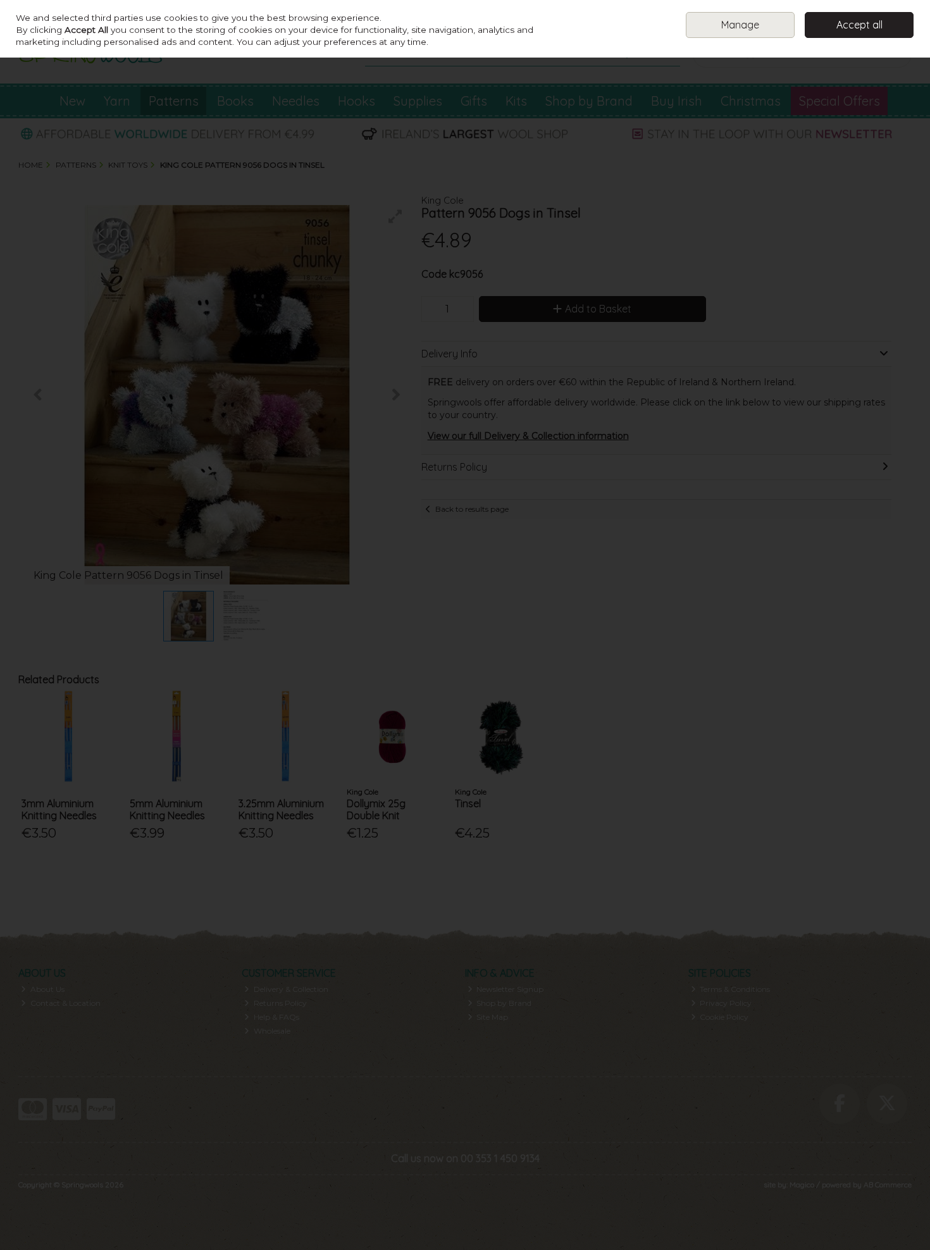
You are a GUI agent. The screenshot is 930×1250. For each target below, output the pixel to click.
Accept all (859, 24)
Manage (740, 24)
